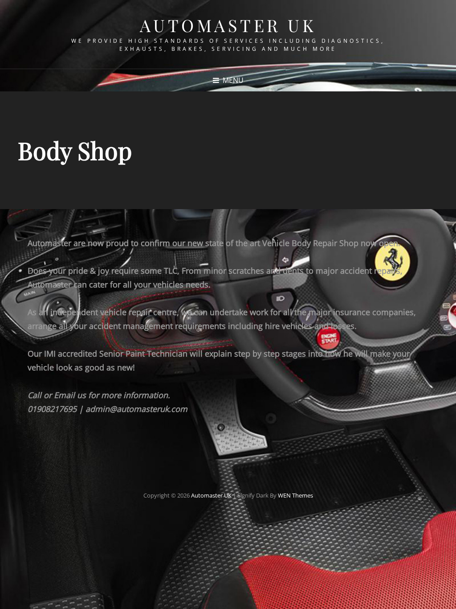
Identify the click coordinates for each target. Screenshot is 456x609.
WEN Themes (295, 495)
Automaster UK (228, 25)
